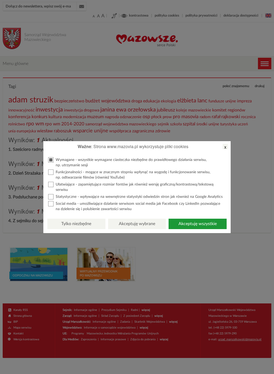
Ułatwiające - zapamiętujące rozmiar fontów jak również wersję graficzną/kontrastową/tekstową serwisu (135, 187)
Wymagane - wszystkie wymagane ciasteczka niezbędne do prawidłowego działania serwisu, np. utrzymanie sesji (131, 162)
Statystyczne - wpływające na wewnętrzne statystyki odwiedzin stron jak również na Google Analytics (139, 197)
